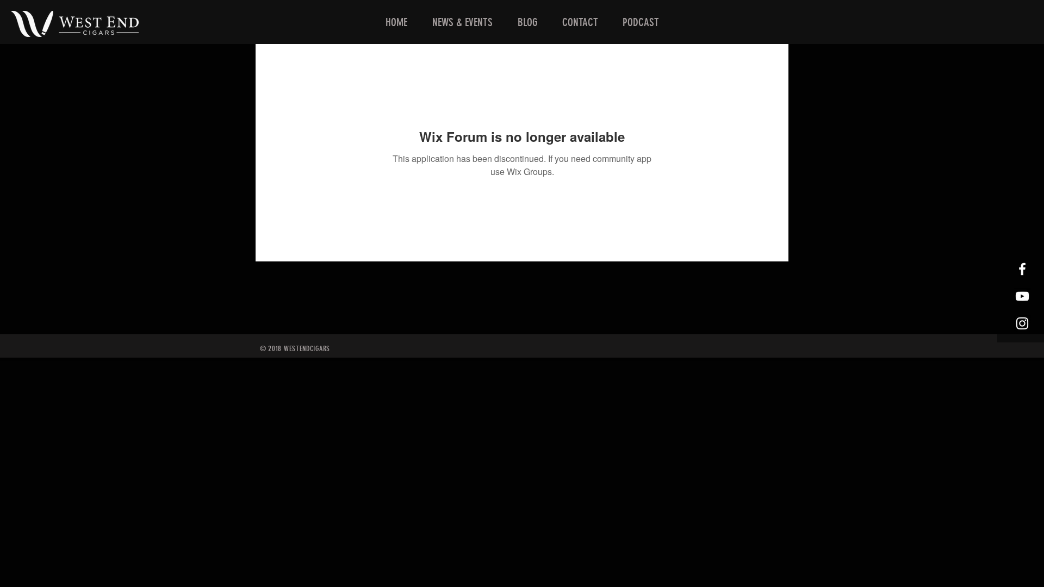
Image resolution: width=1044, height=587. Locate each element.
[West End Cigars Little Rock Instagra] (1022, 323)
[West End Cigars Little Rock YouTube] (1022, 296)
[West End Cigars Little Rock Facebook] (1022, 269)
